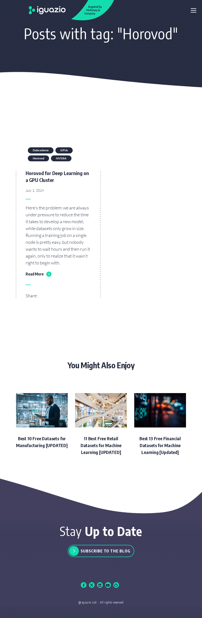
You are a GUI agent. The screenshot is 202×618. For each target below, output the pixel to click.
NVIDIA (61, 158)
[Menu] (193, 11)
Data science (41, 150)
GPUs (64, 150)
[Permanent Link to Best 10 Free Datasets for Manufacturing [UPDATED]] (42, 421)
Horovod (38, 158)
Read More (35, 274)
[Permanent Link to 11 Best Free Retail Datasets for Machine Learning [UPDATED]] (101, 424)
